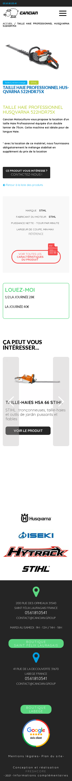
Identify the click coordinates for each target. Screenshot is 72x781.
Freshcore (36, 771)
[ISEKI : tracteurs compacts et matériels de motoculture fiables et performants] (36, 534)
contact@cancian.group (36, 618)
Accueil (8, 23)
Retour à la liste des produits (24, 185)
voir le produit (28, 430)
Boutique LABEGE (36, 709)
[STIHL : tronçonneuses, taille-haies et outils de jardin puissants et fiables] (36, 568)
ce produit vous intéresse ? (26, 172)
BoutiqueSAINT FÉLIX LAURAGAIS (36, 643)
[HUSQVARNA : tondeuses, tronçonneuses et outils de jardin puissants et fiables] (36, 518)
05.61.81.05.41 (10, 3)
